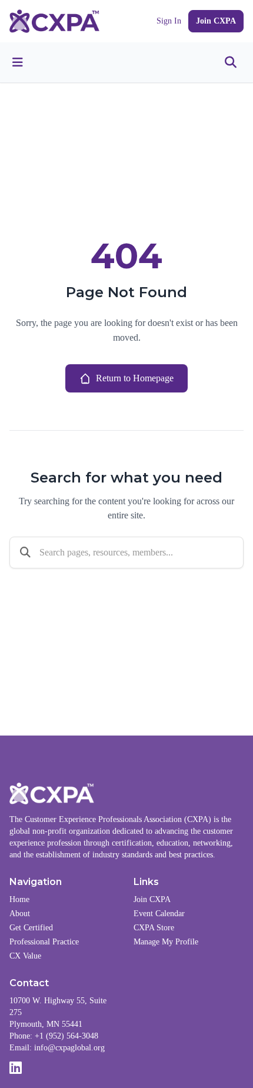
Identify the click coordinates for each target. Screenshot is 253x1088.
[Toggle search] (231, 62)
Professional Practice (44, 941)
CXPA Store (154, 927)
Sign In (169, 20)
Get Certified (31, 927)
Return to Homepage (135, 378)
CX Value (25, 955)
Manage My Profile (166, 941)
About (19, 913)
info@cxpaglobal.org (69, 1047)
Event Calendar (159, 913)
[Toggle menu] (18, 62)
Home (19, 899)
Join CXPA (216, 20)
